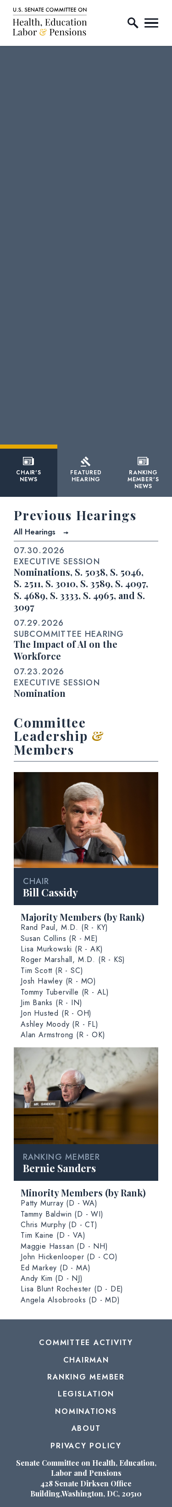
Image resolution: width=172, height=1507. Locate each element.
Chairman (86, 1360)
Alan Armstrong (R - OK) (63, 1034)
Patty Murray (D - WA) (59, 1203)
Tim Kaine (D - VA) (53, 1235)
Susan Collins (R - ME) (59, 938)
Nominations (86, 1411)
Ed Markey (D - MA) (55, 1267)
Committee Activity (86, 1342)
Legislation (86, 1394)
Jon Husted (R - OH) (56, 1013)
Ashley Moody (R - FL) (60, 1024)
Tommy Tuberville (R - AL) (65, 992)
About (86, 1428)
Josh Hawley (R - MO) (58, 981)
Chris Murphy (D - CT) (59, 1224)
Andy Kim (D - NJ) (52, 1278)
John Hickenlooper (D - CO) (69, 1256)
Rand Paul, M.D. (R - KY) (64, 927)
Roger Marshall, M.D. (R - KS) (73, 959)
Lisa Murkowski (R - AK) (62, 949)
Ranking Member (86, 1377)
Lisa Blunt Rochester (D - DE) (72, 1289)
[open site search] (133, 23)
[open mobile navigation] (151, 23)
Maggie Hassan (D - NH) (64, 1246)
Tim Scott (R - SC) (52, 970)
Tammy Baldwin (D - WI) (62, 1214)
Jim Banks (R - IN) (51, 1002)
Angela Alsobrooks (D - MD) (70, 1300)
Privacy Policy (86, 1445)
